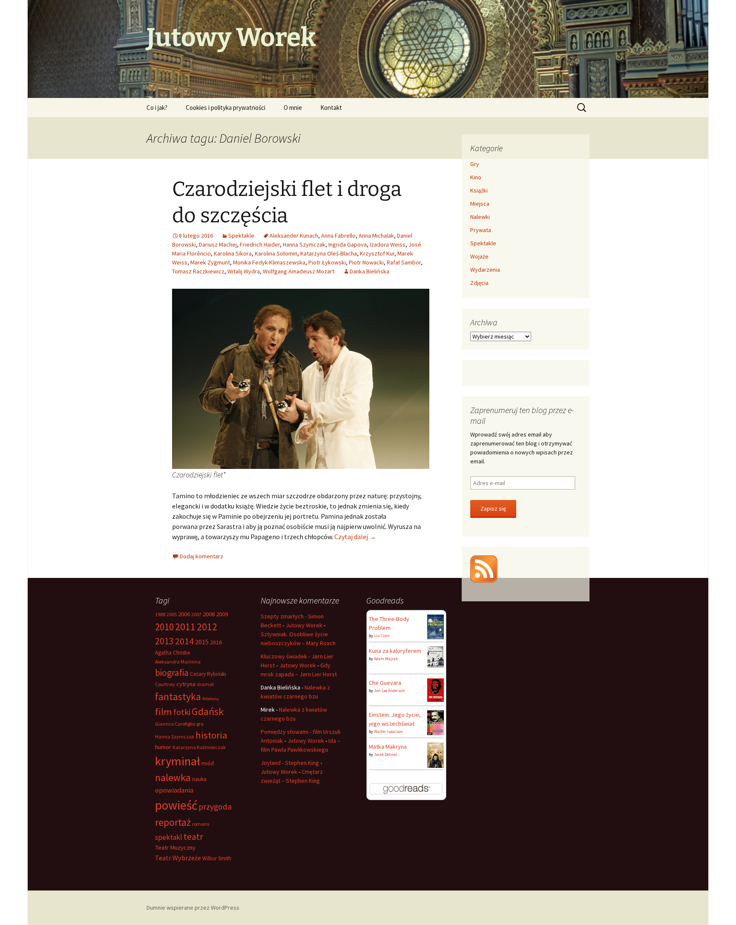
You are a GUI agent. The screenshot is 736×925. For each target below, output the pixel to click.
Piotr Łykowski (327, 262)
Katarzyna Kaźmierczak (199, 747)
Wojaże (479, 256)
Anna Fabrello (338, 235)
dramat (205, 684)
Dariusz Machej (218, 244)
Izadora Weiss (387, 244)
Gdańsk (208, 711)
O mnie (293, 107)
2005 (172, 614)
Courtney (165, 684)
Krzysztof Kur (377, 253)
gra (200, 724)
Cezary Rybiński (208, 674)
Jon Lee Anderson (389, 690)
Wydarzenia (485, 269)
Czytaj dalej (355, 536)
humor (163, 747)
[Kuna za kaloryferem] (435, 656)
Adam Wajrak (386, 658)
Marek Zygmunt (210, 262)
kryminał (177, 761)
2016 (216, 642)
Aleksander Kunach (294, 235)
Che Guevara (385, 683)
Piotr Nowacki (366, 262)
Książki (479, 190)
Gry (474, 164)
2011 (185, 626)
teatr (193, 836)
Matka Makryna (388, 746)
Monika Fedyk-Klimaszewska (269, 262)
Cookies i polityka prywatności (225, 107)
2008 (209, 614)
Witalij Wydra (243, 271)
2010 (164, 626)
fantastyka (178, 696)
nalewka (173, 777)
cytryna (186, 684)
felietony (210, 698)
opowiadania (174, 790)
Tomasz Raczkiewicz (198, 271)
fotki (181, 712)
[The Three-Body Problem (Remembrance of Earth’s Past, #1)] (435, 626)
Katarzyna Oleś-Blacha (328, 253)
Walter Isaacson (388, 731)
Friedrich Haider (260, 244)
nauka (199, 779)
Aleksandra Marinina (178, 661)
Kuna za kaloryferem (395, 651)
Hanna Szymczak (304, 244)
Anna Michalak (376, 235)
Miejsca (479, 203)
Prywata (480, 230)
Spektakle (241, 235)
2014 (184, 641)
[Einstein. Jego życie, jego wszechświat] (435, 722)
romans (200, 824)
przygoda (215, 806)
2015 (202, 642)
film (163, 712)
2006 (184, 614)
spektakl (168, 837)
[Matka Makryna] (435, 754)
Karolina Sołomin (276, 253)
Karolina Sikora (233, 253)
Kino (475, 177)
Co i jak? (157, 107)
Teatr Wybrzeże (178, 857)
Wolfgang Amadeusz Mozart (298, 271)
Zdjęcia (479, 283)
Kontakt (331, 107)
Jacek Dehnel (385, 754)
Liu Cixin (382, 635)
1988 (160, 614)
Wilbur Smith (216, 858)
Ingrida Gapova (347, 244)
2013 (164, 641)
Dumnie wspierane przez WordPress (193, 907)
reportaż (173, 822)
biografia (172, 672)
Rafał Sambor (404, 262)
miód (207, 763)
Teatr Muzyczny (175, 847)
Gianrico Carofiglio (175, 724)
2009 (222, 614)
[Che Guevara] (435, 689)
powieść (176, 805)
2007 (196, 614)
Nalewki (480, 217)
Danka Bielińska (369, 271)
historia (211, 735)
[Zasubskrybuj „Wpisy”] (483, 568)
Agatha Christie (172, 652)
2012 (207, 626)
